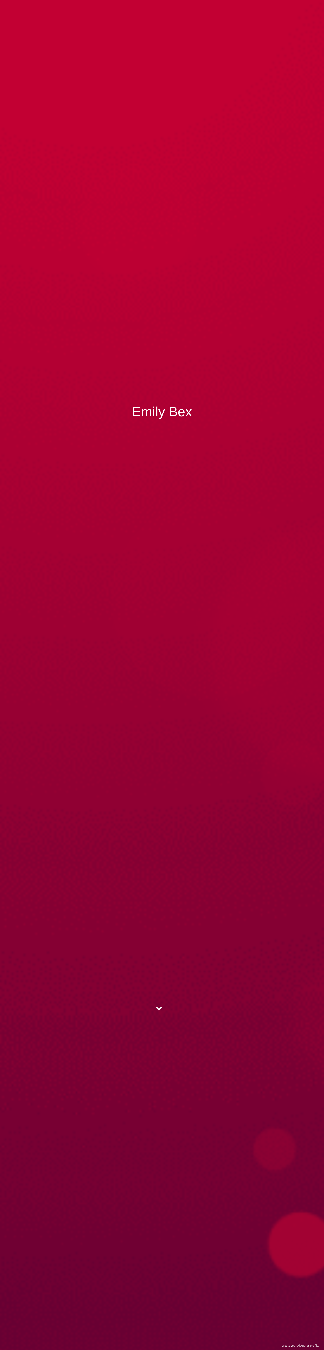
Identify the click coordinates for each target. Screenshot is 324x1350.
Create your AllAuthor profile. (300, 1345)
